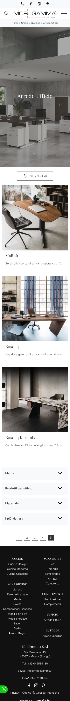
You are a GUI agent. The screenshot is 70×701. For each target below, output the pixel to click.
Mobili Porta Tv (17, 613)
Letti (52, 564)
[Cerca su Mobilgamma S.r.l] (6, 13)
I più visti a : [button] (14, 518)
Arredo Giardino (53, 635)
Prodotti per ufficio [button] (18, 488)
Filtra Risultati (38, 176)
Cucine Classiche (17, 573)
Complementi (52, 604)
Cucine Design (17, 564)
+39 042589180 (38, 663)
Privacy (15, 692)
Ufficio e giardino (30, 22)
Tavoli (17, 623)
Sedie (17, 628)
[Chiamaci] (22, 4)
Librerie (17, 589)
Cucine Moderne (17, 568)
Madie (17, 599)
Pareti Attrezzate (17, 594)
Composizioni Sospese (17, 608)
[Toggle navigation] (64, 14)
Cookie (26, 692)
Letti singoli (52, 573)
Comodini (52, 568)
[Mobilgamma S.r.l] (35, 13)
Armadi (52, 578)
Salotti (17, 604)
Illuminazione (53, 599)
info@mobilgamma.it (39, 670)
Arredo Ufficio (50, 22)
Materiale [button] (12, 503)
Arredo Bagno (17, 633)
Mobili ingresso (17, 618)
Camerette (52, 583)
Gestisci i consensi (48, 692)
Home (15, 22)
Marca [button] (9, 473)
